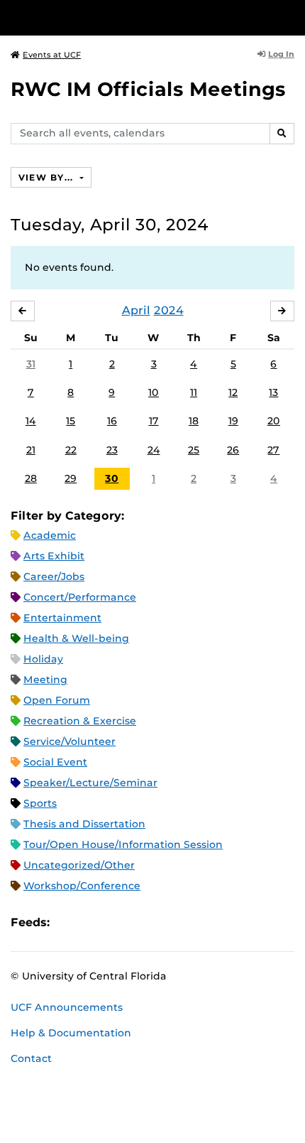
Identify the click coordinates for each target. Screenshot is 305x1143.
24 (154, 450)
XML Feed (140, 922)
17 (154, 420)
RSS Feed (116, 922)
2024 (169, 310)
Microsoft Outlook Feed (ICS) (92, 922)
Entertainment (62, 617)
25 (193, 450)
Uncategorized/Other (79, 865)
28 (31, 478)
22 (71, 450)
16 (112, 420)
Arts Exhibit (53, 555)
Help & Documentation (71, 1032)
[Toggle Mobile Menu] (290, 17)
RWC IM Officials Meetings (148, 89)
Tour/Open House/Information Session (123, 844)
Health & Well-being (76, 638)
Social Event (55, 762)
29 (71, 478)
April (136, 310)
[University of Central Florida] (108, 17)
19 (233, 420)
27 (273, 450)
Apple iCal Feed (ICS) (68, 922)
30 (111, 478)
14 (31, 420)
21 (30, 450)
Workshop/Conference (81, 885)
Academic (49, 535)
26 (233, 450)
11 (193, 392)
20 (273, 420)
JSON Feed (164, 922)
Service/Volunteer (69, 741)
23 (112, 450)
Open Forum (56, 700)
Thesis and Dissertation (84, 823)
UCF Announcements (67, 1007)
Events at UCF (52, 55)
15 (70, 420)
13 (273, 392)
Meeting (45, 679)
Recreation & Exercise (79, 720)
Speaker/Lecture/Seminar (90, 782)
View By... (47, 177)
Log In (281, 54)
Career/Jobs (53, 576)
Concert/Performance (79, 597)
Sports (40, 803)
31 (30, 364)
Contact (31, 1058)
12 (233, 392)
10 (153, 392)
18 (194, 420)
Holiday (43, 659)
